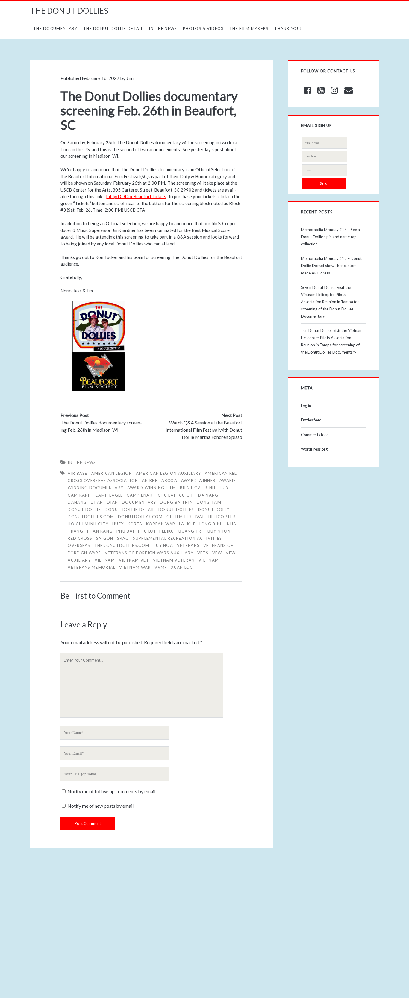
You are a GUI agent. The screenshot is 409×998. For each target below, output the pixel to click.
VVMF (160, 567)
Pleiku (166, 531)
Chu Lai (166, 495)
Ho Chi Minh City (88, 523)
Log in (306, 405)
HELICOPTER (222, 516)
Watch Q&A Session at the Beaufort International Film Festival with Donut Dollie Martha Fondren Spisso (204, 430)
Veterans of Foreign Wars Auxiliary (149, 552)
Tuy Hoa (163, 545)
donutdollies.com (91, 516)
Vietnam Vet (134, 560)
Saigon (104, 538)
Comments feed (315, 434)
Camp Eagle (109, 495)
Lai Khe (187, 523)
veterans (188, 545)
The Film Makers (249, 28)
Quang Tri (190, 531)
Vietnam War (135, 567)
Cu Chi (186, 495)
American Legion (111, 473)
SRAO (123, 538)
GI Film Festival (185, 516)
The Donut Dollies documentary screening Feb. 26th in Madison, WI (101, 426)
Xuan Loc (182, 567)
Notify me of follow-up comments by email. (111, 791)
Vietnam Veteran (174, 560)
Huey (118, 523)
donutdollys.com (140, 516)
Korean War (160, 523)
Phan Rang (100, 531)
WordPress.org (314, 449)
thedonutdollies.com (121, 545)
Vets (202, 552)
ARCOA (169, 480)
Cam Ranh (79, 495)
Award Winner (198, 480)
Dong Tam (209, 502)
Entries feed (311, 420)
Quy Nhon (219, 531)
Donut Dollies (176, 509)
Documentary (139, 502)
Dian (112, 502)
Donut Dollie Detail (130, 509)
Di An (97, 502)
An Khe (150, 480)
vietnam (105, 560)
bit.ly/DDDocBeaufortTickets (136, 196)
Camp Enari (140, 495)
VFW (217, 552)
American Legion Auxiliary (168, 473)
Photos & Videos (203, 28)
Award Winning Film (151, 487)
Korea (135, 523)
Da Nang (208, 495)
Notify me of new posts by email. (100, 806)
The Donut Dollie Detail (113, 28)
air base (77, 473)
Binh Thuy (217, 487)
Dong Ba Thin (176, 502)
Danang (77, 502)
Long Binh (211, 523)
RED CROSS (80, 538)
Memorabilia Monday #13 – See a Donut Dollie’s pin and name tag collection (330, 236)
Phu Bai (125, 531)
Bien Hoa (190, 487)
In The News (163, 28)
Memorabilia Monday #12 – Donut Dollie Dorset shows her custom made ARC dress (331, 265)
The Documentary (55, 28)
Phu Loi (146, 531)
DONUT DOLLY (213, 509)
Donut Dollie (84, 509)
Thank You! (288, 28)
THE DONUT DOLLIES (69, 11)
